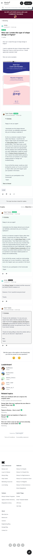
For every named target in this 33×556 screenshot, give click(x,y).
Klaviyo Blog (5, 475)
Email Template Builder (22, 499)
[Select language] (21, 3)
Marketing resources (7, 481)
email (3, 190)
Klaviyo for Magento (21, 481)
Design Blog (5, 527)
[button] (2, 3)
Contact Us (4, 530)
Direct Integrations (21, 488)
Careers (4, 520)
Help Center (5, 478)
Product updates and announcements (11, 400)
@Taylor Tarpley (9, 285)
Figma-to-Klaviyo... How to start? (10, 410)
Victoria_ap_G (10, 387)
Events (18, 496)
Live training (5, 485)
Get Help (18, 506)
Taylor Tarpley (9, 113)
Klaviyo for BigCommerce (23, 475)
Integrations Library (7, 503)
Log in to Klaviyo (6, 472)
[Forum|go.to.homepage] (7, 3)
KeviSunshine (9, 372)
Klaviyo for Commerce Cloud (23, 478)
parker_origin (9, 382)
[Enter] (3, 7)
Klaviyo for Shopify (21, 469)
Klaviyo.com (5, 469)
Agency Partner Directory (8, 499)
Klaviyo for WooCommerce (23, 485)
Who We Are (5, 514)
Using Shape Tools (12, 142)
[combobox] (16, 7)
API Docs (18, 503)
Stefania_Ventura (10, 377)
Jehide (5, 25)
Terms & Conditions (10, 437)
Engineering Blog (6, 524)
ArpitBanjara (9, 367)
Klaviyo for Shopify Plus (22, 472)
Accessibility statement (22, 437)
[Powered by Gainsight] (16, 433)
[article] (16, 243)
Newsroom (4, 517)
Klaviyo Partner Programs (8, 496)
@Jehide (9, 118)
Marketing (5, 20)
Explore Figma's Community (17, 153)
